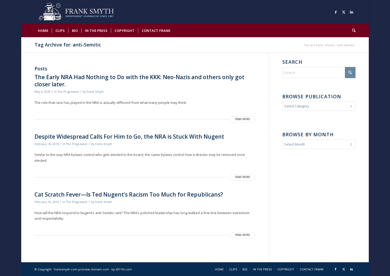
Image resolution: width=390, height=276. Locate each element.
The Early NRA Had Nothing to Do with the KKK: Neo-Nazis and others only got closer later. (139, 80)
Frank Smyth (95, 92)
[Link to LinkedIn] (352, 12)
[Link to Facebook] (336, 12)
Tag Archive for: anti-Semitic (67, 44)
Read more (242, 119)
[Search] (352, 30)
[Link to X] (344, 12)
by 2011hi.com (121, 269)
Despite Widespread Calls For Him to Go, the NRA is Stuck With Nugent (129, 136)
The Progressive (68, 92)
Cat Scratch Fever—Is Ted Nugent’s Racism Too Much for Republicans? (128, 194)
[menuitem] (43, 30)
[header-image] (83, 12)
